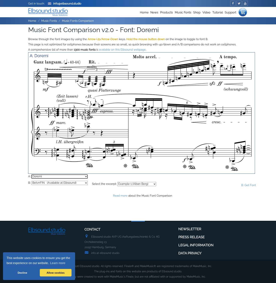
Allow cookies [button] (56, 272)
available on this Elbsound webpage (122, 49)
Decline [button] (22, 272)
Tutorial (217, 12)
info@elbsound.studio (67, 3)
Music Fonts (183, 12)
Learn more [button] (57, 263)
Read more (120, 195)
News (154, 12)
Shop (197, 12)
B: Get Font (248, 185)
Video (206, 12)
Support (230, 12)
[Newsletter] (243, 11)
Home (144, 12)
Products (166, 12)
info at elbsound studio (105, 253)
